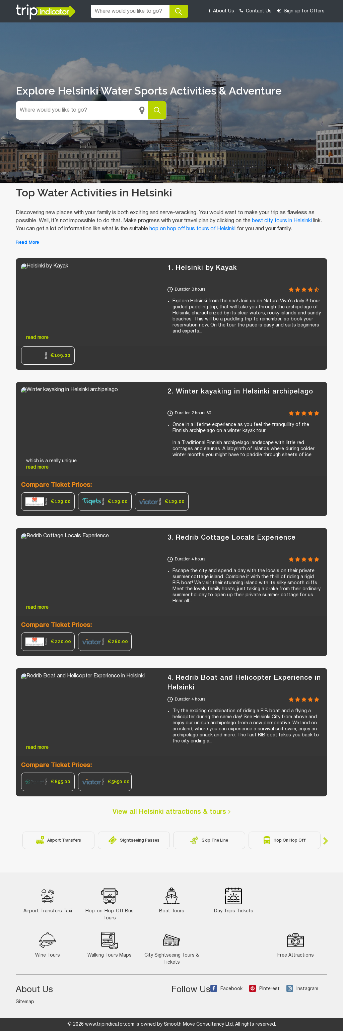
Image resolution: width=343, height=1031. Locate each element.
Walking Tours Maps (109, 955)
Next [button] (325, 840)
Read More (27, 243)
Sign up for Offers (303, 11)
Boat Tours (171, 911)
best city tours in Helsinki (282, 221)
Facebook (231, 989)
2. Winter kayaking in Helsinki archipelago (240, 392)
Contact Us (258, 11)
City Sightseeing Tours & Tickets (171, 959)
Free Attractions (295, 955)
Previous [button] (17, 840)
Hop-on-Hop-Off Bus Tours (109, 914)
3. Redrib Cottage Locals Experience (231, 538)
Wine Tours (47, 955)
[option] (48, 355)
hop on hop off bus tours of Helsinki (192, 229)
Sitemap (25, 1002)
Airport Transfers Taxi (47, 911)
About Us (223, 11)
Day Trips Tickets (233, 911)
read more (37, 338)
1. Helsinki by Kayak (202, 268)
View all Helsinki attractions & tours (170, 812)
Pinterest (269, 989)
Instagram (307, 989)
